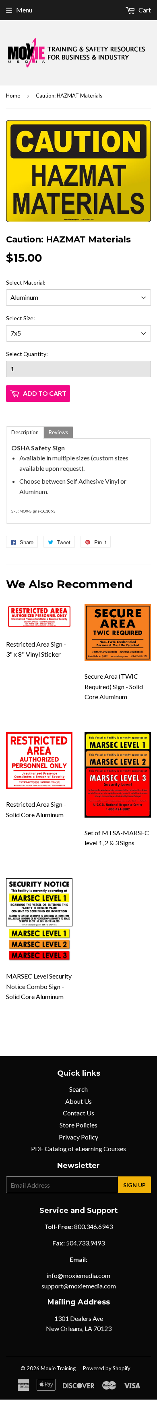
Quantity (34, 353)
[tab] (25, 432)
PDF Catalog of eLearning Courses (78, 1148)
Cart (144, 10)
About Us (78, 1101)
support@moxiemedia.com (78, 1286)
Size (28, 318)
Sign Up (134, 1185)
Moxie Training (58, 1368)
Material (33, 282)
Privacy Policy (78, 1137)
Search (78, 1089)
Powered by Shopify (106, 1368)
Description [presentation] (25, 432)
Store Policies (78, 1125)
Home (13, 95)
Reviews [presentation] (58, 432)
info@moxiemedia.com (78, 1275)
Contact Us (78, 1113)
